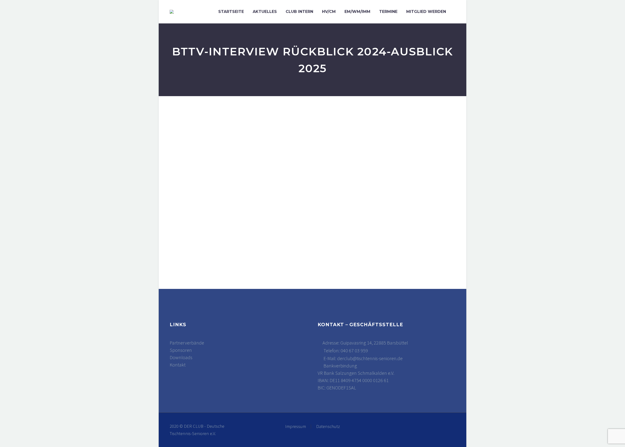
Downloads (181, 357)
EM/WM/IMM (357, 11)
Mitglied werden (426, 11)
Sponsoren (181, 350)
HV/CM (329, 11)
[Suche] (455, 11)
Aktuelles (265, 11)
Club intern (299, 11)
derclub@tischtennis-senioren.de (370, 358)
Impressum (295, 426)
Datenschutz (328, 426)
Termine (388, 11)
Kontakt (178, 365)
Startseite (231, 11)
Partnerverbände (187, 343)
